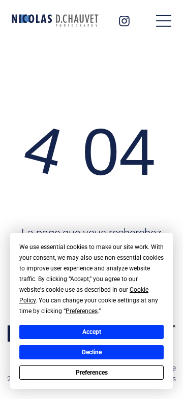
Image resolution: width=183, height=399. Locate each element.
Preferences (92, 372)
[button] (163, 20)
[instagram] (124, 22)
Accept (91, 331)
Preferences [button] (82, 311)
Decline (92, 352)
